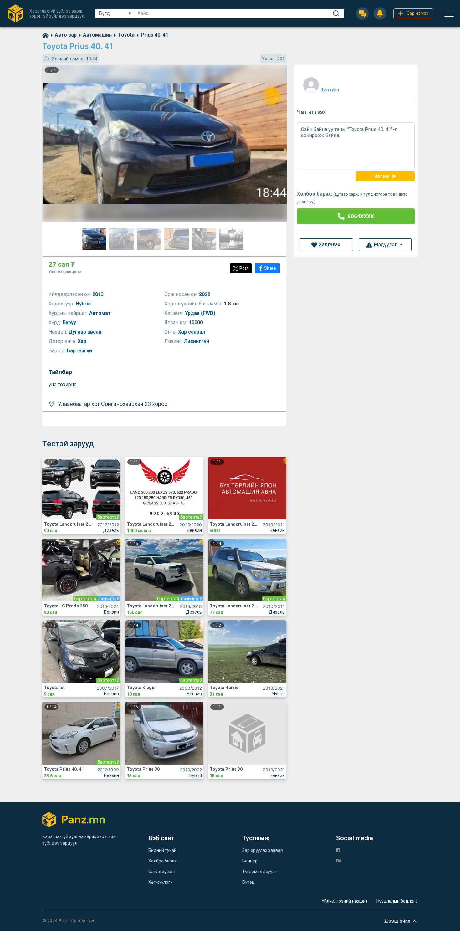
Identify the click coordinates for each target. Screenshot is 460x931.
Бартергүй (80, 351)
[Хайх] (336, 13)
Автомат (100, 313)
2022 (205, 294)
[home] (45, 35)
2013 (98, 294)
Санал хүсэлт (162, 871)
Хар (83, 341)
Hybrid (84, 304)
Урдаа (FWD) (201, 313)
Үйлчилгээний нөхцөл (344, 900)
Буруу (70, 322)
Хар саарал (192, 332)
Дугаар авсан (86, 332)
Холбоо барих (162, 860)
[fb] (338, 850)
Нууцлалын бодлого (397, 900)
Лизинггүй (197, 341)
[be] (338, 860)
